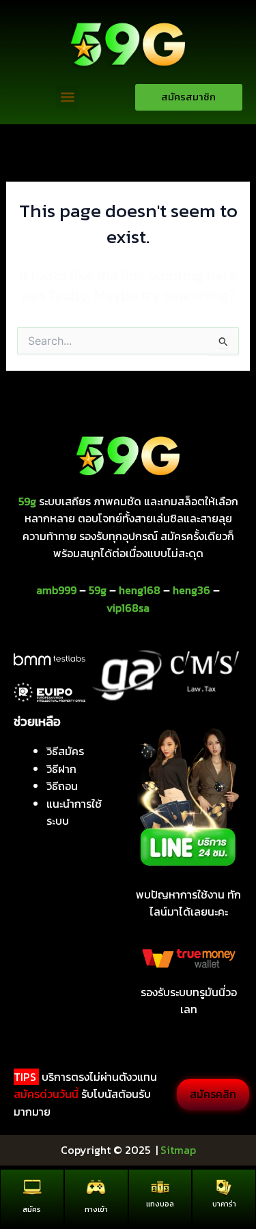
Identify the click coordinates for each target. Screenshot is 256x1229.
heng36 (191, 590)
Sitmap (178, 1150)
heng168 (139, 590)
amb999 (56, 590)
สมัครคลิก (213, 1094)
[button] (67, 97)
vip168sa (128, 607)
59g (97, 590)
